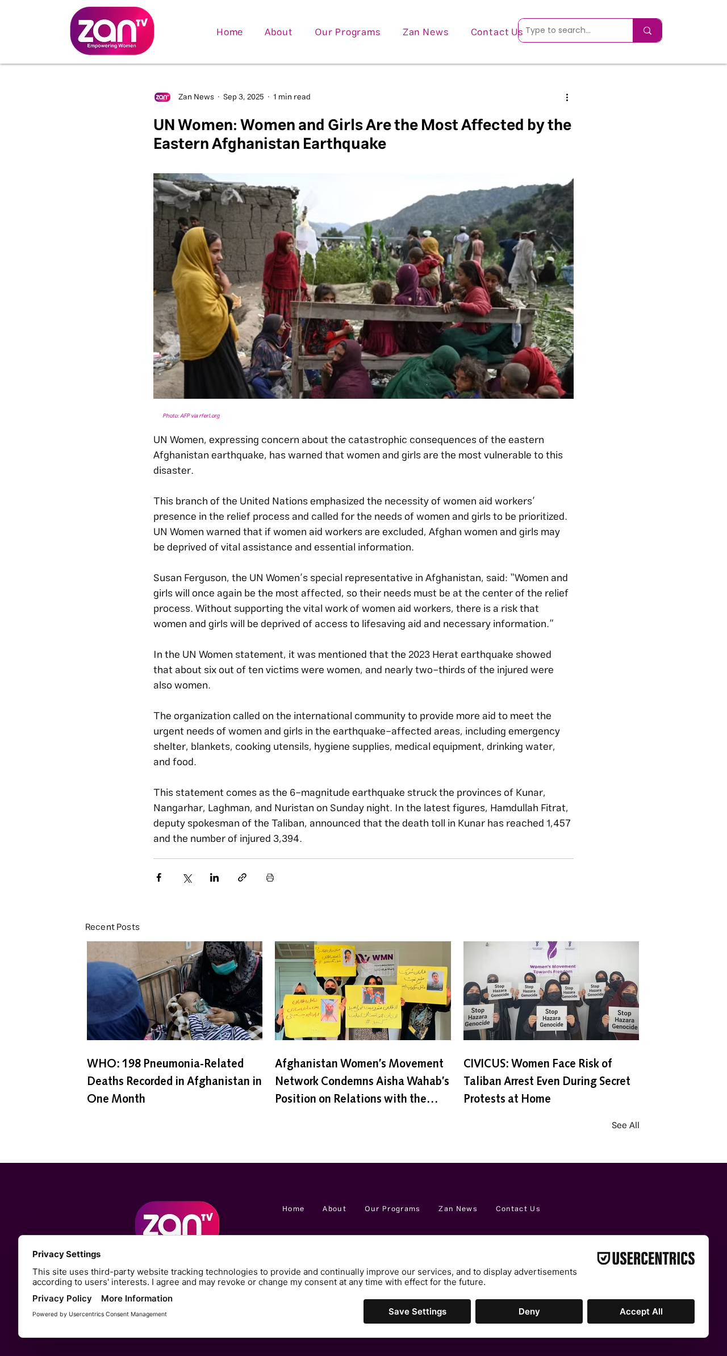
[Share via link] (242, 877)
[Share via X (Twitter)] (186, 877)
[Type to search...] (647, 30)
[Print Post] (270, 877)
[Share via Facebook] (158, 877)
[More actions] (567, 97)
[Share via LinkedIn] (214, 877)
